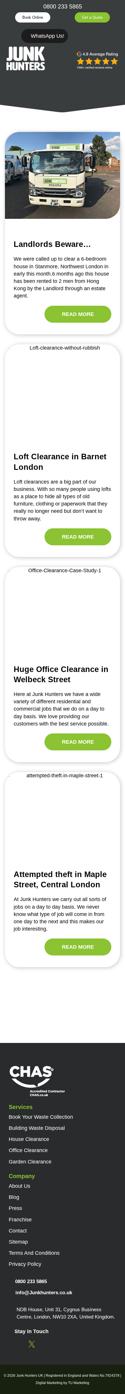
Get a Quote (92, 17)
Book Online (32, 17)
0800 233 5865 (62, 6)
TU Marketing (78, 1383)
